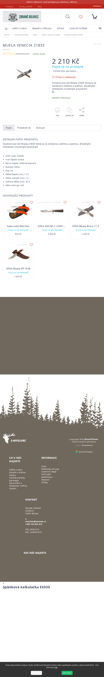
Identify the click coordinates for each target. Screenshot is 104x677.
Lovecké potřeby (17, 477)
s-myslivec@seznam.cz (35, 520)
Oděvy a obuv (15, 469)
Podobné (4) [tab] (24, 127)
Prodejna (10, 6)
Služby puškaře (25, 6)
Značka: (39, 54)
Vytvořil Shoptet (85, 452)
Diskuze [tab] (40, 127)
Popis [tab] (9, 127)
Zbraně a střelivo (17, 472)
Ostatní (12, 488)
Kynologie (14, 480)
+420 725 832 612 (33, 524)
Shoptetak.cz (87, 445)
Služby (44, 482)
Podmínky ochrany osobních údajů (50, 470)
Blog (40, 6)
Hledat (70, 17)
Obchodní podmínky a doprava (47, 477)
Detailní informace (61, 97)
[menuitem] (19, 28)
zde (55, 667)
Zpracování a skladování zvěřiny (18, 484)
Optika (12, 475)
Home (8, 28)
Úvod (43, 466)
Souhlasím (67, 673)
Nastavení (36, 673)
